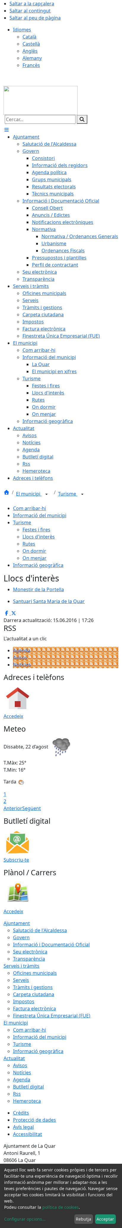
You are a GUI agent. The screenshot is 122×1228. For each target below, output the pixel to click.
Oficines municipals (35, 973)
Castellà (31, 44)
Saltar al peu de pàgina (35, 18)
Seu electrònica (30, 951)
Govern (21, 937)
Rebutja (83, 1219)
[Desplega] (46, 494)
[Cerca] (82, 119)
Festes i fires (36, 529)
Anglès (30, 51)
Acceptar (105, 1219)
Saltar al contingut (30, 10)
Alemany (32, 58)
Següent (31, 808)
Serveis (21, 980)
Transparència (29, 959)
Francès (31, 65)
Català (29, 36)
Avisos (20, 657)
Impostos (23, 1001)
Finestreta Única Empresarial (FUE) (51, 1015)
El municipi (28, 493)
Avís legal (23, 1127)
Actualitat (14, 1058)
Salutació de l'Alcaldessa (40, 930)
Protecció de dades (34, 1120)
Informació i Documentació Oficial (51, 944)
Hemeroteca (27, 1101)
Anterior (13, 808)
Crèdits (21, 1113)
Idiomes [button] (22, 29)
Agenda (21, 650)
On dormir (34, 551)
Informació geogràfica (38, 565)
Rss (17, 1094)
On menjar (34, 558)
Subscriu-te (16, 860)
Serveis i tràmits (21, 966)
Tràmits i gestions (33, 987)
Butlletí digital (28, 1086)
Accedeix (13, 716)
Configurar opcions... (25, 1219)
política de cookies (60, 1207)
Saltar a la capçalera (31, 3)
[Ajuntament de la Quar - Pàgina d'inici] (41, 100)
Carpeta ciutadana (33, 994)
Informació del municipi (39, 515)
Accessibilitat (27, 1134)
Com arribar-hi (29, 508)
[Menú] (6, 129)
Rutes (29, 544)
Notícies (22, 664)
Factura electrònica (34, 1008)
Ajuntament (17, 923)
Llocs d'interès (39, 536)
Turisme (67, 493)
